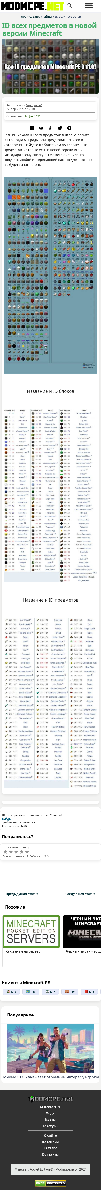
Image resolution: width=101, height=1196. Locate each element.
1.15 (91, 992)
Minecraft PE (50, 1107)
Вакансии (50, 1142)
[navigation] (89, 5)
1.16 (72, 992)
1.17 (52, 992)
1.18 (33, 992)
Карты (50, 1120)
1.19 (13, 992)
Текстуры (50, 1126)
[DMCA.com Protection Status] (50, 1183)
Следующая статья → (82, 894)
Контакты (50, 1154)
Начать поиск (70, 5)
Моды (50, 1113)
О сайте (50, 1135)
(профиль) (34, 105)
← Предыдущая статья (20, 894)
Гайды (6, 819)
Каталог (50, 1148)
